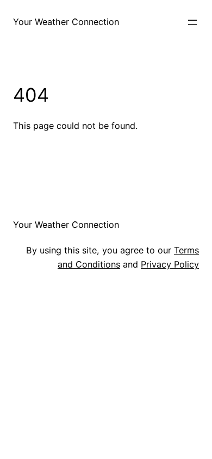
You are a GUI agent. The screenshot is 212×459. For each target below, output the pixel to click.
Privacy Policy (170, 264)
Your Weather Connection (66, 21)
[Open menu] (192, 22)
